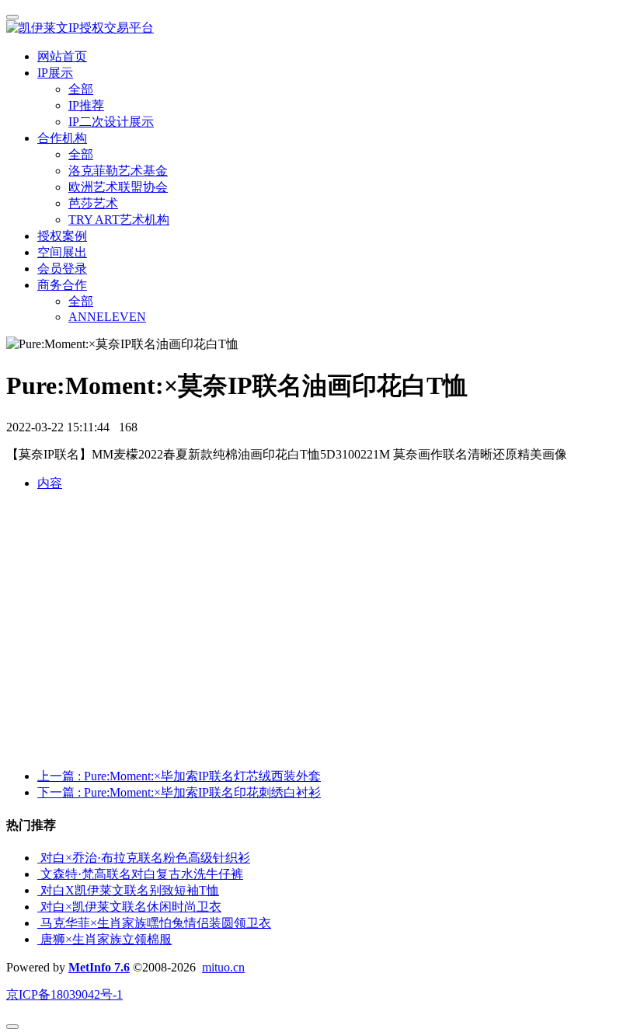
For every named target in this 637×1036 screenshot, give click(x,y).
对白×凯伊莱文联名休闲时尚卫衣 (130, 906)
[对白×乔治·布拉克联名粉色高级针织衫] (38, 857)
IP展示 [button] (55, 72)
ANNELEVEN (107, 316)
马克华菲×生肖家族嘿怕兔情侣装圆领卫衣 (155, 923)
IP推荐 (86, 105)
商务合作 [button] (62, 284)
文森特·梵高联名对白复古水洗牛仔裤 (141, 874)
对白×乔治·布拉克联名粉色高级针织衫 (145, 857)
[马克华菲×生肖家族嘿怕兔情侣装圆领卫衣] (38, 923)
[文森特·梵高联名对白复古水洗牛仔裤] (38, 874)
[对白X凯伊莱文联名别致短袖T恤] (38, 890)
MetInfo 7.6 (99, 967)
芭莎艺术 (93, 203)
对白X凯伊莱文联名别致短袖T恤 (129, 890)
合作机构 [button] (62, 138)
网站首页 (62, 56)
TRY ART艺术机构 (118, 219)
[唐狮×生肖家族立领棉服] (38, 939)
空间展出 (62, 252)
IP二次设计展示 (111, 121)
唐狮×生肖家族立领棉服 (106, 939)
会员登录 (62, 268)
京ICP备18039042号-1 (64, 994)
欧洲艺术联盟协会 (118, 187)
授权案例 (62, 235)
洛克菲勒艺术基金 (118, 170)
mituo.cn (223, 967)
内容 (49, 483)
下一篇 (179, 792)
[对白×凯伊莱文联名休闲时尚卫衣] (38, 906)
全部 (80, 89)
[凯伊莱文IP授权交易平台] (318, 28)
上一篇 (179, 776)
